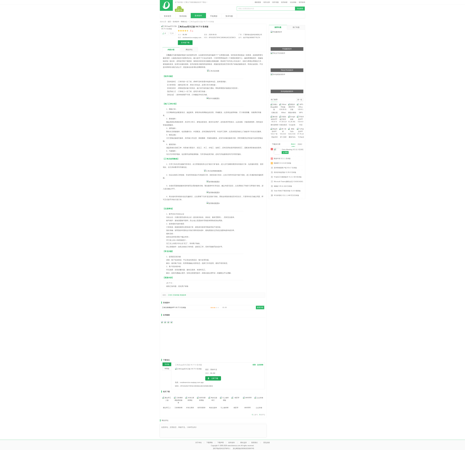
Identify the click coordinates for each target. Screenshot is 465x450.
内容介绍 (171, 50)
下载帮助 (209, 442)
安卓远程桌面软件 (287, 91)
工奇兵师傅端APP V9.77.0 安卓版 (174, 307)
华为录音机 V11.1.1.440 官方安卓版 (286, 195)
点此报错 (260, 365)
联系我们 (254, 442)
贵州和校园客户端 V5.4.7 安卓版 (285, 168)
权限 (254, 365)
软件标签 (284, 2)
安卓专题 (229, 16)
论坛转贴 (293, 2)
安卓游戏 (183, 16)
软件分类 (267, 2)
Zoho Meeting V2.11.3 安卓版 (292, 149)
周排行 (293, 144)
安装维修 (176, 295)
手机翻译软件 (287, 49)
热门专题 (296, 27)
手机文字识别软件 (287, 70)
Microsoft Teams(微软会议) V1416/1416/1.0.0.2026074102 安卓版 (288, 181)
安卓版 (167, 364)
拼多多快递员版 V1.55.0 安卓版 (285, 172)
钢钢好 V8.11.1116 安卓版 (283, 186)
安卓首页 (167, 16)
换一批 (299, 99)
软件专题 (275, 2)
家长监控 (243, 442)
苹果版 (167, 369)
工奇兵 (170, 295)
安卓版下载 (185, 43)
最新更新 (258, 2)
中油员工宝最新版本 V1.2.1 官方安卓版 (288, 177)
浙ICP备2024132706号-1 (221, 448)
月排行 (300, 144)
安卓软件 (198, 16)
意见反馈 (266, 442)
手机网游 (213, 16)
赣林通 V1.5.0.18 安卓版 (282, 163)
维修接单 (183, 295)
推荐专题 (278, 27)
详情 (286, 152)
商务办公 (184, 22)
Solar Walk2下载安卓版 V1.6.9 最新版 (287, 191)
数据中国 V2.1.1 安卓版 (282, 158)
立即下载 (214, 378)
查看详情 (260, 307)
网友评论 (189, 50)
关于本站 (198, 442)
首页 (169, 22)
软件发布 (302, 2)
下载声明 (220, 442)
